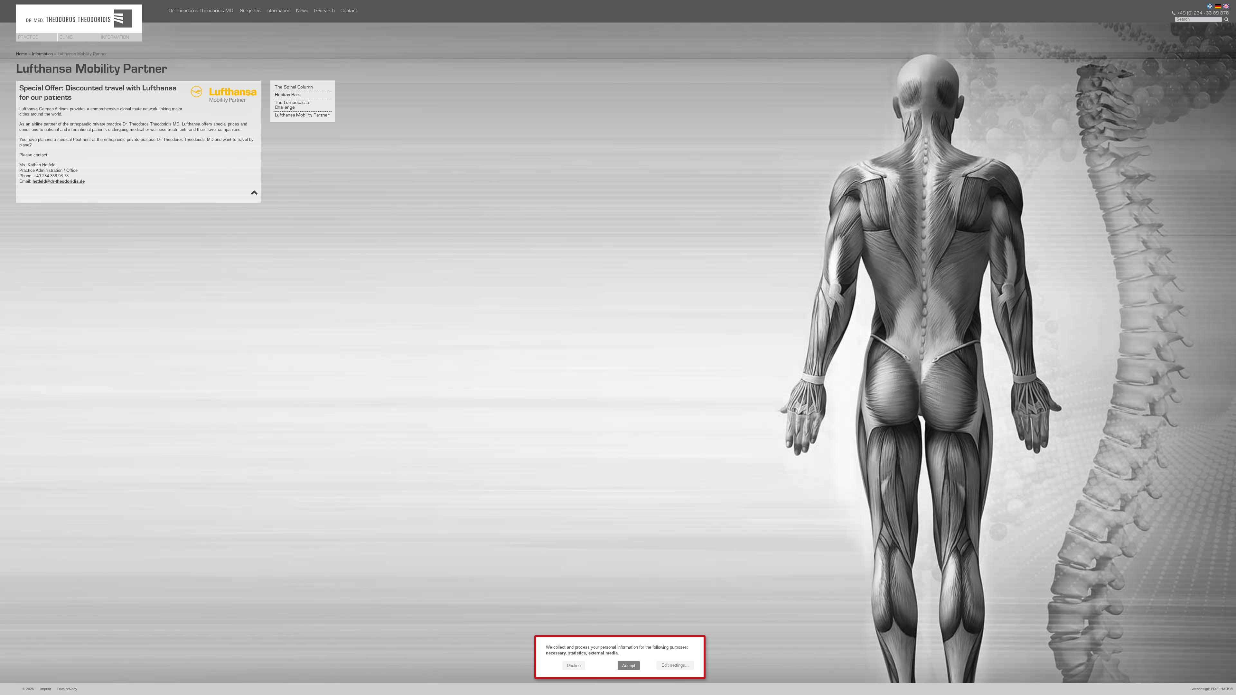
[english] (1225, 7)
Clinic (66, 37)
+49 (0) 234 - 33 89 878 (1203, 13)
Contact (349, 11)
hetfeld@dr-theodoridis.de (59, 181)
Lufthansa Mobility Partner (302, 115)
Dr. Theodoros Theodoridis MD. (201, 11)
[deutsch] (1217, 7)
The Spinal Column (294, 87)
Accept (628, 665)
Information (115, 37)
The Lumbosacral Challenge (292, 105)
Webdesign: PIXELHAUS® (1212, 689)
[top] (254, 193)
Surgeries (250, 11)
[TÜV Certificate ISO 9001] (1209, 7)
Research (324, 11)
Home (21, 53)
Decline (574, 665)
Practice (28, 37)
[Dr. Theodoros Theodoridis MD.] (79, 19)
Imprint (45, 689)
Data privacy (67, 689)
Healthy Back (288, 95)
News (302, 11)
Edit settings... (675, 665)
